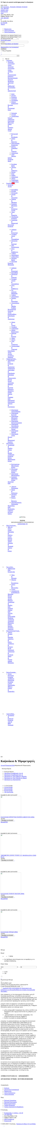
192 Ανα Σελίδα (8, 792)
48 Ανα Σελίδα (8, 789)
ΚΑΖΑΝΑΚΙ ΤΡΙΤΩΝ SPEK (9, 932)
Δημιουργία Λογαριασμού (11, 1089)
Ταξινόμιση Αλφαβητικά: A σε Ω (13, 773)
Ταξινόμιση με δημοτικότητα (12, 779)
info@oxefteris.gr (9, 1119)
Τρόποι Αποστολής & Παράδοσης (13, 1107)
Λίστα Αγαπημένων (9, 32)
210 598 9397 (8, 1114)
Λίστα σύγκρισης (9, 30)
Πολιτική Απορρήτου (10, 1100)
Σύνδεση (3, 40)
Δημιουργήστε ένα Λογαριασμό (10, 47)
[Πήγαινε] (22, 986)
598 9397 (5, 8)
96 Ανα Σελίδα (8, 790)
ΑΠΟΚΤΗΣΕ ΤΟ (22, 524)
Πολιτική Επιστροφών (10, 1102)
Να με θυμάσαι (6, 51)
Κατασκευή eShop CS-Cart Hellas (26, 1124)
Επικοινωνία (4, 11)
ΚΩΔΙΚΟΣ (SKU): (6, 795)
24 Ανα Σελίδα (8, 787)
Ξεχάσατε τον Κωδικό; (12, 43)
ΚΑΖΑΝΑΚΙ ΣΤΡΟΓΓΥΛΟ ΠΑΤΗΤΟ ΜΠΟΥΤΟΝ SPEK (17, 817)
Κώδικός (3, 43)
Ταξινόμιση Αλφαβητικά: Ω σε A (13, 775)
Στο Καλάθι (4, 22)
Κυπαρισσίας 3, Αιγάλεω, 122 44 (13, 1113)
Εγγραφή (8, 40)
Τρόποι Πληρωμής (9, 1105)
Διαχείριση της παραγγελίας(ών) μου (11, 37)
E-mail (2, 42)
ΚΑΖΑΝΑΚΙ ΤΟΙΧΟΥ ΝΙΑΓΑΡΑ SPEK (12, 893)
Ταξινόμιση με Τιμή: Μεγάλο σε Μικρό (15, 778)
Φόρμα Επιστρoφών (10, 1103)
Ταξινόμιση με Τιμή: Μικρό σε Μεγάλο (15, 776)
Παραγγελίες (7, 29)
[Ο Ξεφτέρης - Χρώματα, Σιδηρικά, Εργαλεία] (14, 7)
